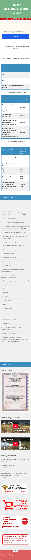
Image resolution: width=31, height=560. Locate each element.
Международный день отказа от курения (14, 232)
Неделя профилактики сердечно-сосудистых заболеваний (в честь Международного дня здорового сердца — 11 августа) (15, 473)
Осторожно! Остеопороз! (10, 242)
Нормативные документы (10, 320)
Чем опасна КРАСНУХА (9, 257)
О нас (4, 304)
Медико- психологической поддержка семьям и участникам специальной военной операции (15, 227)
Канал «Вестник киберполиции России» (14, 222)
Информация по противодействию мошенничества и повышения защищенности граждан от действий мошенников (14, 339)
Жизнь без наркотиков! (9, 218)
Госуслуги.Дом (7, 265)
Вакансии (5, 207)
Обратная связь (7, 308)
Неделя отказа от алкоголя (10, 465)
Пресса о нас (6, 292)
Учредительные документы (10, 316)
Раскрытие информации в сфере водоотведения (11, 328)
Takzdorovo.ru (6, 261)
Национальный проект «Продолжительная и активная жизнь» (14, 237)
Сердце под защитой (8, 253)
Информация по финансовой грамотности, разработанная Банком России (13, 276)
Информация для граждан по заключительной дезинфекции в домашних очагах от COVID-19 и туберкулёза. (15, 283)
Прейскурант (7, 300)
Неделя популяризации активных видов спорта (16, 459)
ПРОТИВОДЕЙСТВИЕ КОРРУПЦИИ (13, 246)
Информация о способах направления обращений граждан (12, 270)
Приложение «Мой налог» (10, 333)
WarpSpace (12, 555)
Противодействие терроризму (11, 250)
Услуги (5, 296)
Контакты (5, 312)
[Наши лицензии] (15, 411)
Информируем (7, 323)
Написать (15, 36)
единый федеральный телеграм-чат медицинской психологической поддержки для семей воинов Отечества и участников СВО (14, 213)
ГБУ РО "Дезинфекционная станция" (15, 9)
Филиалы (5, 289)
